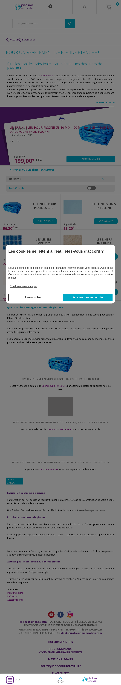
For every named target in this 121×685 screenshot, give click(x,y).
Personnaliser (33, 297)
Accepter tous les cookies (87, 297)
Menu (17, 679)
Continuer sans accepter (23, 286)
